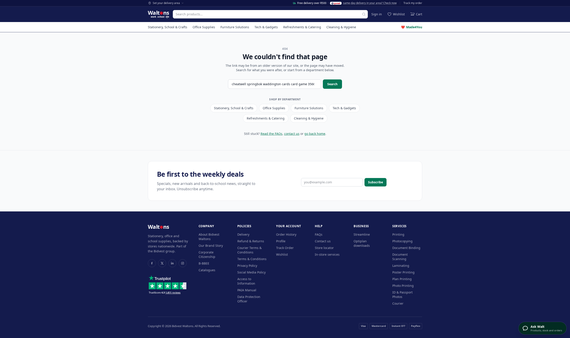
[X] (162, 263)
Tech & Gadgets (266, 27)
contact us (291, 134)
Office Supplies (204, 27)
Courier (397, 303)
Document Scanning (400, 256)
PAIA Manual (246, 290)
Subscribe (375, 182)
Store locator (324, 248)
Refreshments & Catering (302, 27)
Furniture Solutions (234, 27)
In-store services (327, 254)
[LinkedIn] (172, 263)
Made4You (411, 27)
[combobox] (270, 14)
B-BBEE (204, 263)
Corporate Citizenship (207, 254)
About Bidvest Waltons (209, 236)
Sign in (376, 14)
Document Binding (406, 248)
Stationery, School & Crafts (167, 27)
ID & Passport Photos (402, 294)
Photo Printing (403, 285)
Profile (280, 241)
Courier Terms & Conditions (249, 250)
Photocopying (402, 241)
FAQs (318, 234)
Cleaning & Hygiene (341, 27)
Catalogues (207, 270)
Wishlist (282, 254)
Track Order (285, 248)
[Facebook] (152, 263)
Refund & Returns (250, 241)
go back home (314, 134)
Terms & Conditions (252, 259)
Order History (286, 234)
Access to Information (246, 281)
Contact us (323, 241)
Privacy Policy (247, 265)
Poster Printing (403, 272)
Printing (398, 234)
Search (332, 84)
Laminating (400, 265)
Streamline (362, 234)
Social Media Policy (251, 272)
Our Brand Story (211, 245)
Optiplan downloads (362, 243)
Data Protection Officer (248, 299)
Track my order (412, 3)
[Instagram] (183, 263)
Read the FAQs (271, 134)
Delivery (243, 234)
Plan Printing (402, 279)
